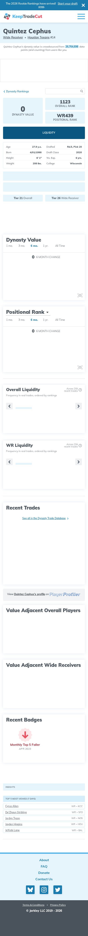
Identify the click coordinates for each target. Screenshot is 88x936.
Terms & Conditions (33, 904)
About (44, 860)
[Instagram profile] (44, 889)
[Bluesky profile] (30, 889)
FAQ (44, 866)
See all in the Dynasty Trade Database (44, 518)
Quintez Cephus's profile (29, 594)
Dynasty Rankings (17, 91)
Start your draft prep (58, 5)
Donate (44, 873)
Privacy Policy (58, 904)
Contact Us (44, 879)
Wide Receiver (13, 37)
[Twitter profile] (57, 889)
